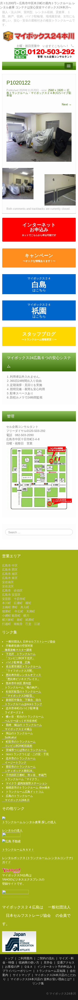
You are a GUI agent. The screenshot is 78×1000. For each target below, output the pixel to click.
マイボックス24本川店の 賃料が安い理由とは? (41, 979)
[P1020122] (39, 137)
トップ (9, 958)
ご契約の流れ (45, 958)
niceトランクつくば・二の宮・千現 (27, 754)
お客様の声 (12, 966)
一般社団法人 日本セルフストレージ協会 (30, 641)
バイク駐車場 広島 (18, 662)
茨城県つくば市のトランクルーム (26, 750)
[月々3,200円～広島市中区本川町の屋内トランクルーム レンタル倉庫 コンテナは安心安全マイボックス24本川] (39, 36)
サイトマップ (21, 975)
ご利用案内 (25, 958)
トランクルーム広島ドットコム (25, 791)
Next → (67, 104)
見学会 (48, 962)
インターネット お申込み (39, 229)
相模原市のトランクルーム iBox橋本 (28, 787)
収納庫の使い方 (29, 962)
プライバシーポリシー (17, 970)
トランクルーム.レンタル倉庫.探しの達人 (29, 822)
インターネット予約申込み (54, 966)
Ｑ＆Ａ (28, 966)
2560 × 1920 (55, 90)
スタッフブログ (39, 336)
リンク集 (38, 983)
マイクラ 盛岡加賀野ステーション (26, 783)
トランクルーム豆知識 (50, 970)
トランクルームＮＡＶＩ (18, 849)
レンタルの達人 (12, 830)
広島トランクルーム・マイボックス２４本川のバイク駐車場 (38, 93)
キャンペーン (39, 257)
